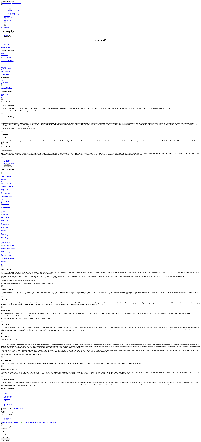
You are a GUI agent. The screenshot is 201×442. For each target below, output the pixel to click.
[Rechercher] (2, 4)
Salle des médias (8, 396)
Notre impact (7, 406)
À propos (6, 35)
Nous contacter (7, 397)
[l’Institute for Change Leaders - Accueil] (11, 3)
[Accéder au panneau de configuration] (11, 422)
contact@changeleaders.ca (18, 408)
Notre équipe (7, 399)
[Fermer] (2, 99)
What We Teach (8, 404)
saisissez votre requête (6, 427)
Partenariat (6, 403)
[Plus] (10, 9)
